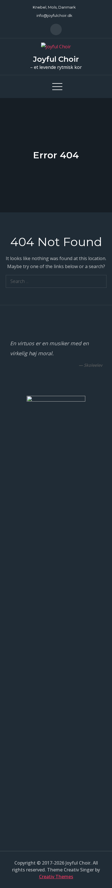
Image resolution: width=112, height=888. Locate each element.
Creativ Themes (56, 876)
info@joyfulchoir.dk (54, 15)
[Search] (100, 281)
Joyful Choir (56, 59)
